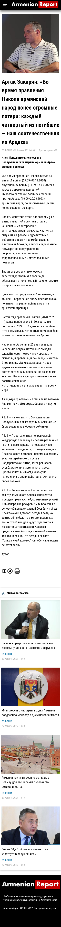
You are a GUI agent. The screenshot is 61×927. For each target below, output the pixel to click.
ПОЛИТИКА (7, 654)
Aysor (5, 554)
